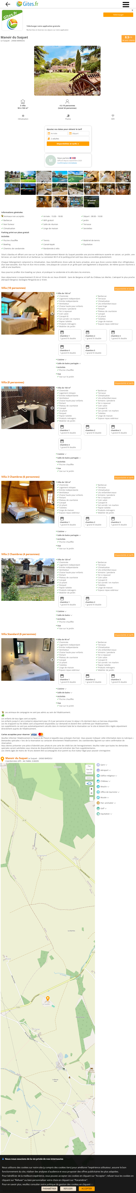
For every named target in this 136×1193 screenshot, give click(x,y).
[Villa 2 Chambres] (27, 600)
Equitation (105, 814)
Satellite (89, 773)
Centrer (89, 778)
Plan (89, 766)
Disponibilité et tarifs (124, 289)
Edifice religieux (107, 775)
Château (104, 781)
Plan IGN (89, 769)
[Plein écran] (91, 799)
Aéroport (104, 770)
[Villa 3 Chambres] (27, 522)
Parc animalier (106, 803)
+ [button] (91, 789)
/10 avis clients (128, 38)
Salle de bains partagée (67, 363)
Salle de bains (63, 615)
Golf (102, 808)
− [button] (91, 793)
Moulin (103, 786)
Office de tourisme (108, 792)
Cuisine (60, 359)
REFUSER (68, 1188)
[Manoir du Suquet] (67, 95)
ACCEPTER (87, 1188)
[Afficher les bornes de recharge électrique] (89, 783)
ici (92, 1184)
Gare (102, 764)
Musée (103, 797)
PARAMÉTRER (49, 1188)
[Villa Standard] (27, 680)
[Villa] (27, 334)
